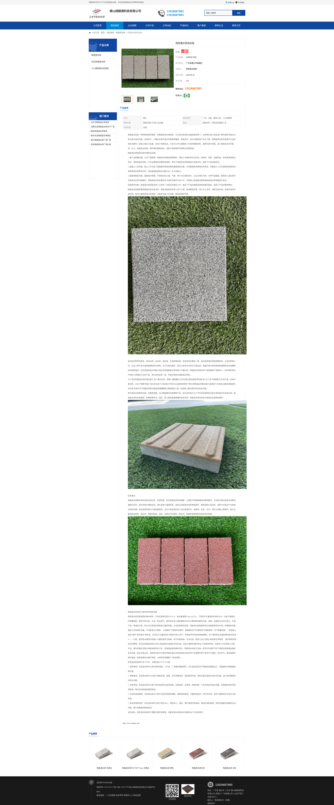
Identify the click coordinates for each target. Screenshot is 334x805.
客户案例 (201, 25)
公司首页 (97, 25)
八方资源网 (110, 795)
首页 (103, 33)
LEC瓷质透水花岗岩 (100, 68)
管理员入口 (128, 795)
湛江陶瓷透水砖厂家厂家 (101, 140)
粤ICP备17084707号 (121, 787)
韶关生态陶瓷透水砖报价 (101, 136)
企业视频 (132, 25)
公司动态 (167, 25)
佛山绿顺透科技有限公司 (138, 787)
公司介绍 (149, 25)
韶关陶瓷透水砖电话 (99, 131)
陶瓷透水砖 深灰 (167, 768)
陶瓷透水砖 (120, 33)
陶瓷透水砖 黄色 (104, 768)
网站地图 (137, 795)
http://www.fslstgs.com (131, 723)
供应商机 (115, 25)
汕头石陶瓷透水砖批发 (100, 122)
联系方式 (236, 25)
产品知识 (184, 25)
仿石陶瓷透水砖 (98, 62)
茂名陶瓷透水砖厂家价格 (101, 144)
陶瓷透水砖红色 (135, 768)
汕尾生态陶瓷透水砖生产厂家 (103, 127)
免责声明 (119, 795)
